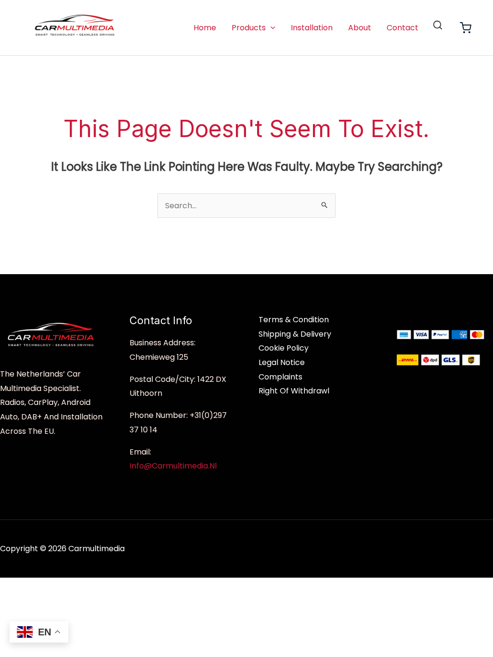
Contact (402, 27)
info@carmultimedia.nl (173, 465)
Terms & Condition (294, 319)
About (359, 27)
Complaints (280, 376)
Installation (312, 27)
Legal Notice (282, 362)
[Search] (437, 25)
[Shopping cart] (465, 27)
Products (249, 27)
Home (205, 27)
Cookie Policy (284, 348)
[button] (270, 27)
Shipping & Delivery (295, 334)
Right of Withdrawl (294, 390)
